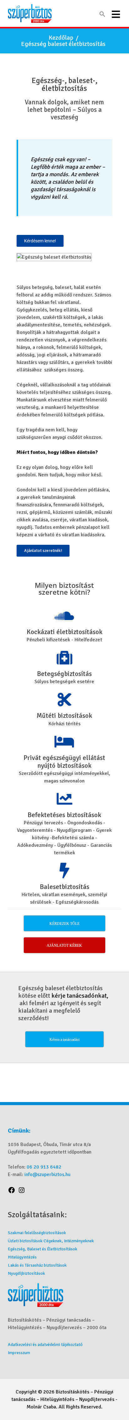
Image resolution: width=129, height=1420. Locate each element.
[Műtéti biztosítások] (64, 699)
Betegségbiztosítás (64, 674)
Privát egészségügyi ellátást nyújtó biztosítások (64, 762)
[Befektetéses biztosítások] (64, 799)
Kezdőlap (61, 38)
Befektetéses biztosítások (64, 815)
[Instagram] (21, 1191)
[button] (102, 14)
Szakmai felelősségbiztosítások (37, 1232)
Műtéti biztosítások (64, 716)
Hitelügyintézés (22, 1257)
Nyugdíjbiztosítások (26, 1273)
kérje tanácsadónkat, (79, 996)
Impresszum (19, 1352)
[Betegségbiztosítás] (64, 657)
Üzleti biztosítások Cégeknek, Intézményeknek (51, 1241)
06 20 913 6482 (44, 1167)
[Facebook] (11, 1191)
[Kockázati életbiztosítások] (64, 615)
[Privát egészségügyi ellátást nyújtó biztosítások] (64, 741)
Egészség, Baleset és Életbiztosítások (42, 1249)
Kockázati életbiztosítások (64, 632)
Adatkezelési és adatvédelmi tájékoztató (45, 1344)
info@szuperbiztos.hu (47, 1174)
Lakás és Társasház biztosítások (37, 1265)
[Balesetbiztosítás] (64, 870)
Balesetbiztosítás (64, 887)
